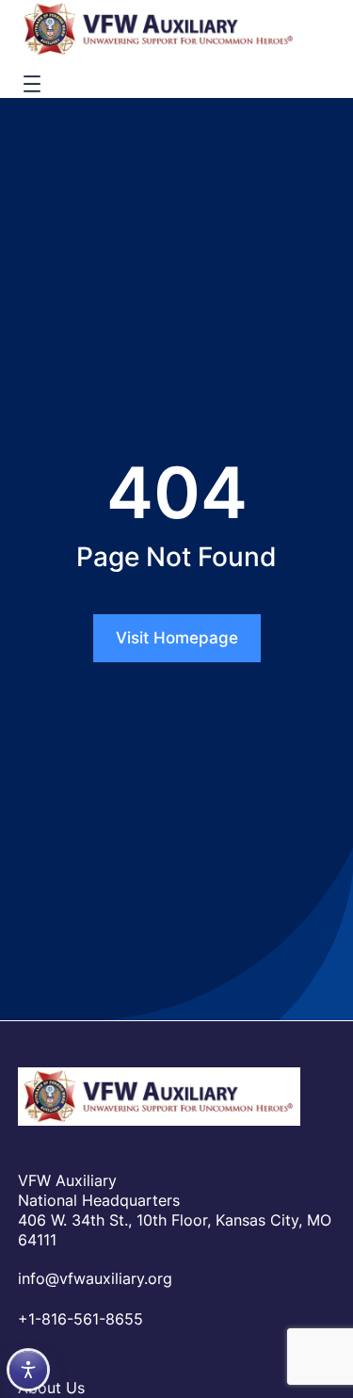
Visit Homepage (177, 637)
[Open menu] (32, 84)
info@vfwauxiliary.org (95, 1278)
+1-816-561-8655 (80, 1318)
